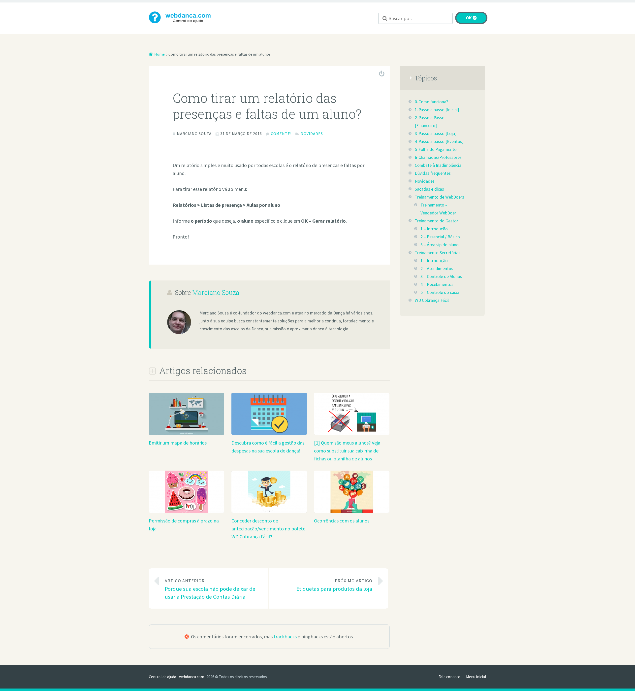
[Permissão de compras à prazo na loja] (186, 511)
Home (159, 54)
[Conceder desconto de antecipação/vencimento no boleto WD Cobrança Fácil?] (269, 511)
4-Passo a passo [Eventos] (439, 141)
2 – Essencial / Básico (440, 237)
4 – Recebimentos (436, 284)
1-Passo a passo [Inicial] (437, 109)
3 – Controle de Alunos (441, 276)
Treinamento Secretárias (437, 252)
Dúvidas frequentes (433, 173)
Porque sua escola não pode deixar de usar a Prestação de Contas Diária (210, 589)
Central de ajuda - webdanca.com (176, 676)
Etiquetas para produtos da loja (334, 585)
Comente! (281, 133)
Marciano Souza (215, 292)
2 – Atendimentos (436, 268)
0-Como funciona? (431, 101)
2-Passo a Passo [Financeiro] (429, 121)
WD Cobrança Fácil (432, 300)
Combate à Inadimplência (438, 165)
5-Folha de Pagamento (436, 149)
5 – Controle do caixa (439, 292)
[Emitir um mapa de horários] (186, 433)
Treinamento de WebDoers (439, 197)
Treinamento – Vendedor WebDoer (438, 209)
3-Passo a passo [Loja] (435, 133)
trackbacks (285, 636)
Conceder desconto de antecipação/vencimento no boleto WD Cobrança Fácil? (268, 529)
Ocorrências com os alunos (341, 521)
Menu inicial (476, 676)
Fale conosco (449, 676)
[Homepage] (183, 17)
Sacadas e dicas (429, 189)
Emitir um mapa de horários (178, 443)
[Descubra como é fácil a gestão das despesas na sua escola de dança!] (269, 433)
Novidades (312, 133)
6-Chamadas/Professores (438, 157)
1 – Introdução (434, 229)
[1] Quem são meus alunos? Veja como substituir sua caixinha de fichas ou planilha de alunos (347, 451)
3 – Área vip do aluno (439, 244)
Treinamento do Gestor (436, 221)
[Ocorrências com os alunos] (351, 511)
